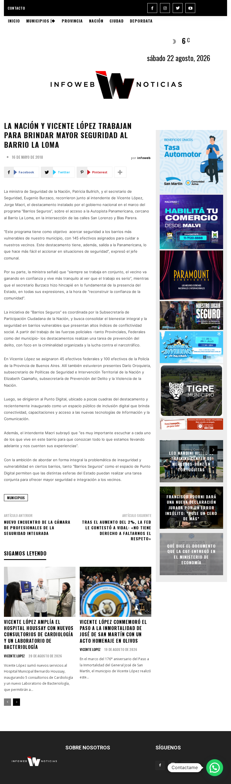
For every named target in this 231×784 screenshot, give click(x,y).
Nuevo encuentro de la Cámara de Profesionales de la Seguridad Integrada (37, 527)
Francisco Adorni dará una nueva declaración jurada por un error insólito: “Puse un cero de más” (191, 507)
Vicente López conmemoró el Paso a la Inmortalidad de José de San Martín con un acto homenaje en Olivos (113, 631)
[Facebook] (152, 8)
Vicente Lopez (14, 656)
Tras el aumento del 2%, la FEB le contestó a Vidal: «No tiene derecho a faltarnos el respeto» (116, 530)
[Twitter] (178, 8)
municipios (16, 497)
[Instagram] (165, 8)
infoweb (143, 158)
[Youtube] (190, 8)
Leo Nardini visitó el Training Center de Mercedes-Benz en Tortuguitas (191, 461)
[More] (120, 172)
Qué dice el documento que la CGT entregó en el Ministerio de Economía (191, 554)
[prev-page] (7, 702)
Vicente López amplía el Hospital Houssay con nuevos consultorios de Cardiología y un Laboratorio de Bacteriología (39, 635)
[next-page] (16, 702)
